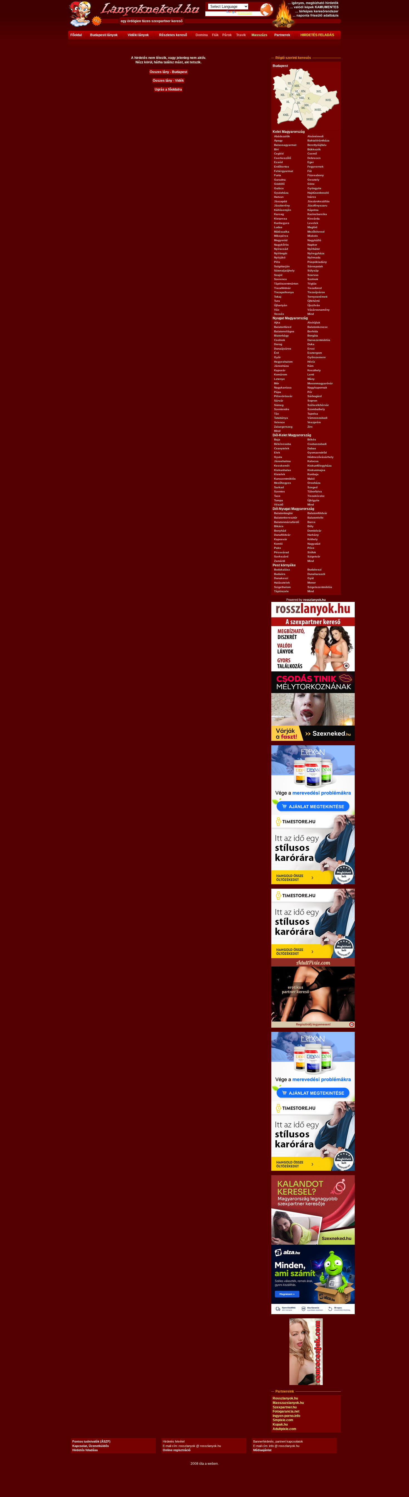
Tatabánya (281, 417)
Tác (276, 413)
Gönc (311, 183)
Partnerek (282, 35)
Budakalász (282, 569)
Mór (276, 383)
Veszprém (314, 422)
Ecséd (278, 162)
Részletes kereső (173, 35)
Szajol (278, 275)
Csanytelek (281, 448)
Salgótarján (282, 266)
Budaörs (279, 574)
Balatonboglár (283, 513)
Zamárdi (279, 560)
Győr (277, 357)
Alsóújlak (313, 322)
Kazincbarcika (317, 214)
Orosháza (314, 482)
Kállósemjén (282, 209)
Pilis (277, 261)
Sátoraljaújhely (284, 270)
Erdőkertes (281, 166)
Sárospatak (315, 266)
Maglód (312, 227)
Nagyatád (313, 543)
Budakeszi (314, 569)
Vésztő (278, 504)
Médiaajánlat (262, 1450)
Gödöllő (279, 183)
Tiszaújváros (316, 292)
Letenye (279, 378)
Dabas (311, 448)
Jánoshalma (282, 461)
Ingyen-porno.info (286, 1416)
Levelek (312, 223)
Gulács (279, 188)
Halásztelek (282, 582)
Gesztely (313, 179)
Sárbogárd (314, 396)
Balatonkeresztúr (285, 517)
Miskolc (312, 235)
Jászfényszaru (317, 205)
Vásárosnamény (318, 309)
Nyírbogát (280, 253)
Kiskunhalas (282, 470)
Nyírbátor (313, 248)
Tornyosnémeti (317, 296)
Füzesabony (315, 175)
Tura (277, 300)
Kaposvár (280, 539)
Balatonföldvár (317, 513)
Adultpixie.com (284, 1429)
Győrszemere (316, 357)
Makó (311, 478)
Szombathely (316, 409)
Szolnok (312, 279)
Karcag (279, 214)
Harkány (313, 534)
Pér (309, 391)
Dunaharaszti (316, 574)
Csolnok (279, 340)
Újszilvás (313, 305)
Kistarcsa (280, 218)
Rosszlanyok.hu (285, 1398)
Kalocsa (313, 461)
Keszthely (314, 370)
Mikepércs (281, 235)
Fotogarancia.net (286, 1411)
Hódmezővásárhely (320, 457)
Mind (310, 313)
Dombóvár (314, 530)
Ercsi (311, 348)
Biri (276, 149)
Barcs (311, 522)
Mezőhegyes (282, 482)
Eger (310, 162)
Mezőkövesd (315, 231)
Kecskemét (281, 465)
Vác (276, 309)
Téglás (312, 283)
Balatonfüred (282, 326)
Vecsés (279, 313)
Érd (276, 352)
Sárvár (278, 400)
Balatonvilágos (284, 331)
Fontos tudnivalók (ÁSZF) (91, 1441)
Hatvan (279, 196)
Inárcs (311, 196)
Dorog (278, 344)
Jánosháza (281, 365)
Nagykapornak (317, 387)
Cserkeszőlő (282, 158)
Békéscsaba (282, 443)
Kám (310, 365)
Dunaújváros (282, 348)
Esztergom (314, 352)
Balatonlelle (315, 517)
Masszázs (259, 35)
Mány (311, 378)
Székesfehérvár (318, 405)
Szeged (312, 487)
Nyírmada (314, 257)
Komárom (280, 374)
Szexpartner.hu (285, 1407)
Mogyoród (280, 240)
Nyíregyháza (315, 253)
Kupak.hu (280, 1424)
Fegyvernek (315, 166)
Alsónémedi (315, 136)
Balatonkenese (317, 326)
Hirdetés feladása (85, 1450)
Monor (311, 582)
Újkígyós (313, 500)
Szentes (279, 491)
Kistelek (279, 474)
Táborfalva (314, 491)
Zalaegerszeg (283, 426)
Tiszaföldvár (282, 288)
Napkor (312, 244)
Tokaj (277, 296)
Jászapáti (280, 201)
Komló (278, 543)
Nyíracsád (281, 248)
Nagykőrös (281, 244)
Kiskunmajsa (316, 470)
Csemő (312, 153)
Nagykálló (314, 240)
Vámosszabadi (317, 417)
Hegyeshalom (283, 361)
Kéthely (312, 539)
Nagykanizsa (283, 387)
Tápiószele (281, 591)
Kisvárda (313, 218)
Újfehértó (313, 300)
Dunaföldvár (282, 534)
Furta (277, 175)
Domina (202, 35)
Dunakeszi (281, 578)
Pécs (310, 547)
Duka (310, 344)
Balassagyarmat (285, 144)
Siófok (311, 552)
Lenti (310, 374)
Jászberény (282, 205)
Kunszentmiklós (285, 478)
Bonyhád (280, 530)
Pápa (277, 391)
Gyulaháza (281, 192)
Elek (277, 452)
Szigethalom (282, 587)
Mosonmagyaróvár (320, 383)
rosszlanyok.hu (314, 599)
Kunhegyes (281, 223)
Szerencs (280, 279)
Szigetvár (313, 556)
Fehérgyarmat (283, 171)
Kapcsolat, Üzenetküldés (90, 1446)
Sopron (312, 400)
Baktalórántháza (318, 140)
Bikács (279, 526)
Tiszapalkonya (284, 292)
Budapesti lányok (104, 35)
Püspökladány (317, 261)
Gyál (310, 578)
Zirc (310, 426)
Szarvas (313, 275)
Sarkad (279, 487)
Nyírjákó (279, 257)
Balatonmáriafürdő (286, 522)
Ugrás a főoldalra (168, 89)
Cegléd (279, 153)
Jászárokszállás (318, 201)
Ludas (278, 227)
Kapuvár (279, 370)
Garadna (280, 179)
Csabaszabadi (317, 443)
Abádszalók (282, 136)
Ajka (277, 322)
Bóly (310, 526)
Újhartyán (280, 305)
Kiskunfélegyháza (319, 465)
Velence (279, 422)
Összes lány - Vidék (168, 81)
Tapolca (312, 413)
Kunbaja (313, 474)
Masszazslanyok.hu (288, 1403)
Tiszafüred (314, 288)
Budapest (280, 66)
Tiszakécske (316, 495)
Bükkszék (314, 149)
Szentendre (281, 409)
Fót (309, 171)
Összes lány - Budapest (168, 72)
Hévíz (311, 361)
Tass (277, 495)
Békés (311, 439)
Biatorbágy (281, 335)
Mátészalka (281, 231)
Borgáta (312, 335)
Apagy (278, 140)
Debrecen (314, 158)
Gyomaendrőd (317, 452)
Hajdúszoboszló (318, 192)
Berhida (312, 331)
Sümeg (279, 405)
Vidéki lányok (138, 35)
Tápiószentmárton (286, 283)
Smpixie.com (283, 1420)
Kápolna (313, 209)
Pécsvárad (281, 552)
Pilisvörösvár (283, 396)
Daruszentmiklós (318, 340)
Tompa (278, 500)
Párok (227, 35)
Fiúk (215, 35)
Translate (244, 13)
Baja (277, 439)
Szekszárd (281, 556)
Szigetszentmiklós (319, 587)
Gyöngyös (314, 188)
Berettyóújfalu (316, 144)
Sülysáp (313, 270)
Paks (277, 547)
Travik (241, 35)
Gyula (278, 457)
